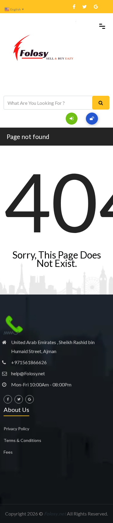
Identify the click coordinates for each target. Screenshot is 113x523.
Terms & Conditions (22, 440)
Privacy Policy (16, 428)
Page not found (28, 136)
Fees (8, 452)
